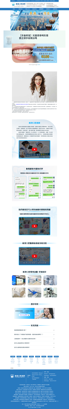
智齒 (37, 359)
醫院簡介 (21, 9)
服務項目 (55, 9)
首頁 (14, 9)
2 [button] (45, 29)
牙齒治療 (37, 356)
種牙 (13, 358)
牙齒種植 (12, 356)
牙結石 (19, 359)
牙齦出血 (43, 359)
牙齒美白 (19, 356)
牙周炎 (44, 358)
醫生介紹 (28, 9)
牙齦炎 (44, 361)
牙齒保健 (56, 356)
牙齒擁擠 (31, 361)
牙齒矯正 (31, 356)
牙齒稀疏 (31, 359)
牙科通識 (56, 358)
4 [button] (48, 29)
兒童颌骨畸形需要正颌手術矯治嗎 (22, 104)
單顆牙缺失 (13, 361)
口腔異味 (56, 359)
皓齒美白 (19, 358)
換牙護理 (50, 361)
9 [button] (56, 29)
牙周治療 (43, 356)
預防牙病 (56, 361)
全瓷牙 (25, 358)
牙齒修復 (38, 64)
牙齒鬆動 (43, 364)
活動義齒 (25, 359)
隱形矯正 (31, 358)
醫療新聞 (34, 9)
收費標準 (41, 9)
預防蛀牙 (50, 359)
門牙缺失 (12, 359)
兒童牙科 (50, 356)
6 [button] (51, 29)
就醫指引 (48, 9)
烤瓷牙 (25, 361)
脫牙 (37, 361)
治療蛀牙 (50, 358)
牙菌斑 (19, 361)
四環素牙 (19, 364)
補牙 (37, 358)
